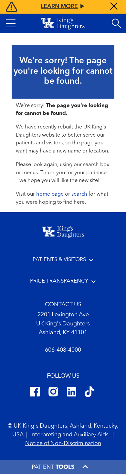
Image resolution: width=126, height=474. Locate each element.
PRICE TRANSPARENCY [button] (59, 281)
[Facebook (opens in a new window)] (35, 393)
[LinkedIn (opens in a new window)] (71, 393)
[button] (10, 23)
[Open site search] (116, 23)
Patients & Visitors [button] (59, 259)
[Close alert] (114, 7)
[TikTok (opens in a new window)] (89, 393)
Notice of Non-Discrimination (63, 443)
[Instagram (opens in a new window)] (53, 393)
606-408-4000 (63, 350)
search (79, 194)
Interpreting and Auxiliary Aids (70, 435)
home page (50, 194)
